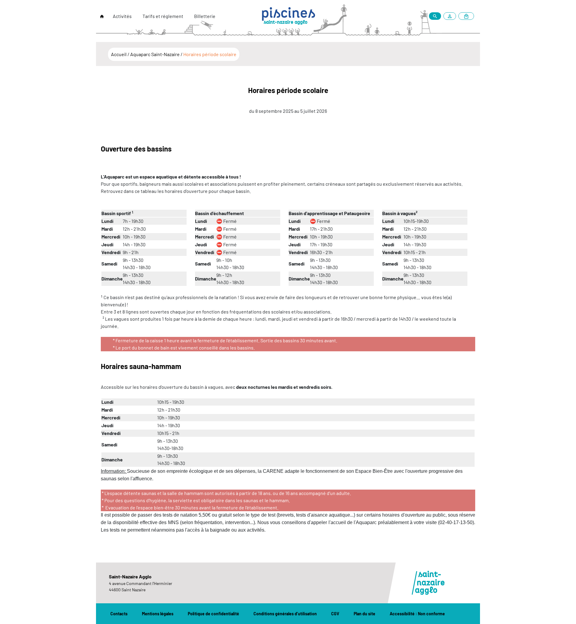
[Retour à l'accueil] (102, 16)
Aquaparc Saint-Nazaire (155, 54)
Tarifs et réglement (162, 16)
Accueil (119, 54)
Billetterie (204, 16)
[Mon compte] (450, 16)
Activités (122, 16)
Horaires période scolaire (209, 54)
